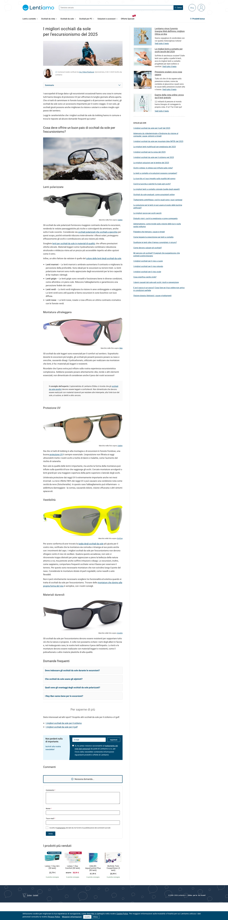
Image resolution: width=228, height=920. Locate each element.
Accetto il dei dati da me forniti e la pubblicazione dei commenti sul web (79, 828)
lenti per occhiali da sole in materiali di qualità (73, 243)
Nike (121, 348)
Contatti (35, 895)
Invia (51, 833)
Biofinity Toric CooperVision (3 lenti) (113, 868)
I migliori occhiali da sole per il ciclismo (64, 723)
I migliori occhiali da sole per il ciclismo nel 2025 (153, 157)
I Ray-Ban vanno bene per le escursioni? (64, 696)
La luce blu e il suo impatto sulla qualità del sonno (154, 178)
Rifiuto (95, 917)
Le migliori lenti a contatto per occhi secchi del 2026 (169, 50)
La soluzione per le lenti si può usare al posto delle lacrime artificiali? (157, 206)
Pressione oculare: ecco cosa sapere (168, 73)
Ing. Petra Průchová (86, 72)
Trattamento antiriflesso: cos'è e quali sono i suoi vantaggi (157, 199)
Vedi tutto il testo (162, 43)
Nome (48, 808)
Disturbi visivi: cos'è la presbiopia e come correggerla (155, 218)
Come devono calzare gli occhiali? (147, 247)
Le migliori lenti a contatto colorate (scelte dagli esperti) (156, 189)
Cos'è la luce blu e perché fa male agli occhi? (152, 184)
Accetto (87, 917)
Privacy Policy (54, 916)
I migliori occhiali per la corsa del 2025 (149, 152)
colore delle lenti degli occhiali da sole (103, 258)
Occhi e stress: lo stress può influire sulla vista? (153, 168)
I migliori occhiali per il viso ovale (147, 271)
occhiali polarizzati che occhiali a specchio (98, 232)
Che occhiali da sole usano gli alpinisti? (64, 679)
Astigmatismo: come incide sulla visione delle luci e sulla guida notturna (157, 225)
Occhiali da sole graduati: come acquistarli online (154, 194)
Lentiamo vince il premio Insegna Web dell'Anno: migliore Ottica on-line (170, 31)
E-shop (29, 895)
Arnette (120, 633)
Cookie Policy (122, 913)
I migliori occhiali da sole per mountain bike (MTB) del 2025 (158, 141)
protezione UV (56, 454)
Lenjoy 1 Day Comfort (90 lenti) (72, 867)
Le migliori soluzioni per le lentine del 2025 (151, 162)
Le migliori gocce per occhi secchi (147, 213)
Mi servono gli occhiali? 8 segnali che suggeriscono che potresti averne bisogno (156, 254)
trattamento (61, 828)
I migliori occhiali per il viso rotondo (148, 266)
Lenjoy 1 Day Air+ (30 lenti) (52, 867)
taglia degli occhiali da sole (90, 543)
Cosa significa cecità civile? (145, 277)
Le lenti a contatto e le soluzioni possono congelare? (155, 173)
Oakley (120, 220)
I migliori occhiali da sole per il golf (62, 726)
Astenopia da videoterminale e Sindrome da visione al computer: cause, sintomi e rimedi (155, 134)
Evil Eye (120, 538)
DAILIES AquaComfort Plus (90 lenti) (93, 868)
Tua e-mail (50, 818)
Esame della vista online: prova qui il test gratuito (169, 96)
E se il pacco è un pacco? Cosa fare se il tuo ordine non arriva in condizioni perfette (159, 289)
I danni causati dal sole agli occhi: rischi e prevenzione (156, 282)
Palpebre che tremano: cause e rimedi (149, 231)
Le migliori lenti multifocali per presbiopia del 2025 (154, 146)
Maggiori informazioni (72, 916)
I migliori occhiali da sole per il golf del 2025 (151, 128)
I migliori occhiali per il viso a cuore (148, 261)
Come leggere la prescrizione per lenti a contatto (153, 237)
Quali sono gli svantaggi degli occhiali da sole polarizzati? (72, 687)
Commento (50, 790)
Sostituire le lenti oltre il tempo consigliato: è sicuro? (155, 242)
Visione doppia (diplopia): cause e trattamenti (152, 295)
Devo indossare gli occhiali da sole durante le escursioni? (72, 670)
